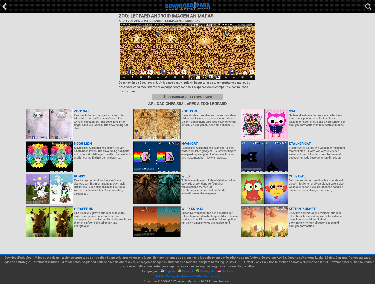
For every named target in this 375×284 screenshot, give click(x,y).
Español (187, 271)
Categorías (173, 276)
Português (207, 271)
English (170, 271)
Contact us (211, 276)
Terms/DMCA (192, 276)
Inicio (160, 276)
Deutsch (227, 271)
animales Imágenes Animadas (177, 21)
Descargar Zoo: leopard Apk (189, 97)
